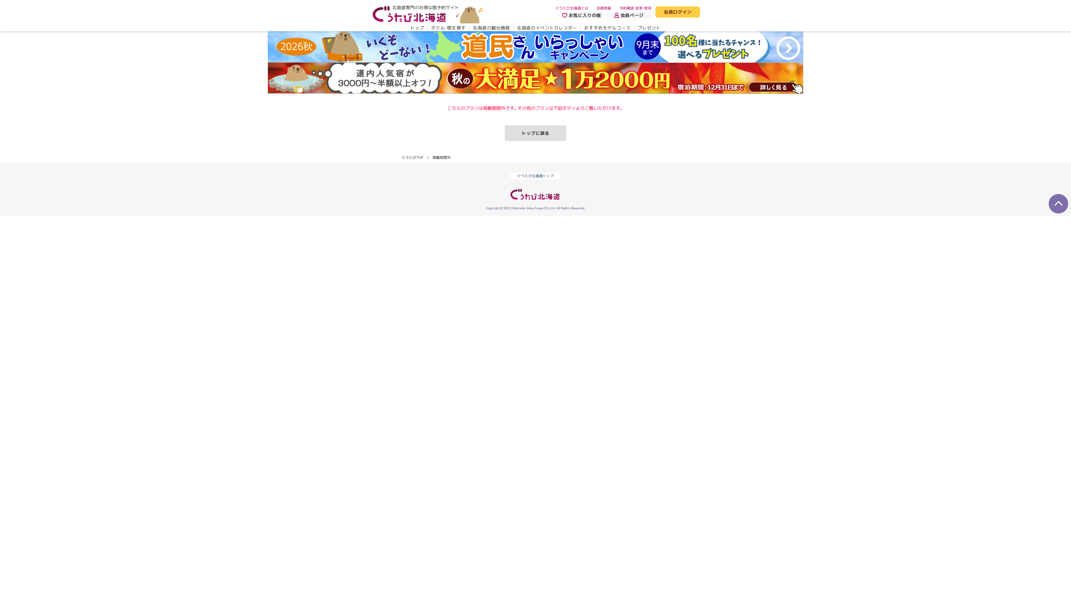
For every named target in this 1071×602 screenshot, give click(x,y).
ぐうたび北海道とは (572, 8)
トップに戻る (535, 133)
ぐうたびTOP (412, 157)
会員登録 (604, 8)
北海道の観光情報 (491, 28)
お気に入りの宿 (585, 15)
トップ (417, 28)
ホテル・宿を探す (448, 28)
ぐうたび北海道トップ (535, 175)
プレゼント (649, 28)
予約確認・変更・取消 (635, 8)
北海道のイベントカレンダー (547, 28)
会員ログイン (678, 12)
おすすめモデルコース (607, 28)
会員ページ (632, 15)
